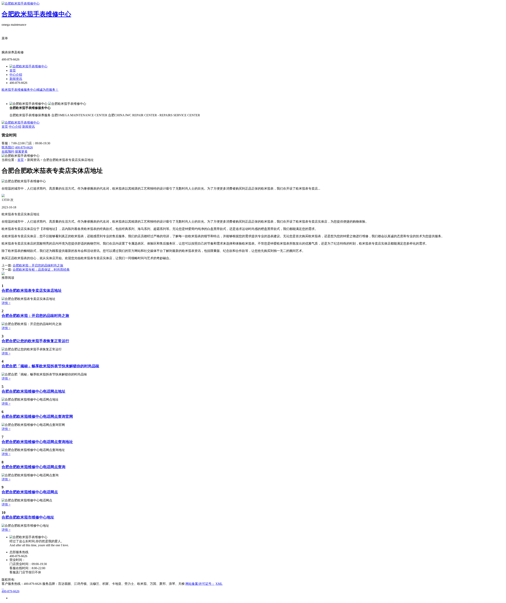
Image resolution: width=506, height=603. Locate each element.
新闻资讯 (15, 78)
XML (219, 583)
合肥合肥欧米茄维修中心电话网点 (30, 492)
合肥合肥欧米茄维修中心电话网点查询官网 (37, 416)
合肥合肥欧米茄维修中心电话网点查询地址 (37, 442)
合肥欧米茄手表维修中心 (36, 14)
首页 (12, 70)
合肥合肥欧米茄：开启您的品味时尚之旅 (35, 316)
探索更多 (21, 151)
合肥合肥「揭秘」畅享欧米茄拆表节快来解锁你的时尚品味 (50, 366)
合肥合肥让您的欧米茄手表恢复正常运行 (35, 341)
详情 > (6, 303)
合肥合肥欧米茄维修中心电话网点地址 (33, 391)
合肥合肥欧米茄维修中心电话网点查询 (33, 467)
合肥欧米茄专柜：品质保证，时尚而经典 (41, 269)
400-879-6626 (24, 147)
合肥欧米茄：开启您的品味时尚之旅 (38, 265)
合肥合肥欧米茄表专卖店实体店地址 (32, 290)
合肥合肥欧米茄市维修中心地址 (28, 517)
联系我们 (8, 147)
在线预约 (8, 151)
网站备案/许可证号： (200, 583)
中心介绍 (15, 74)
